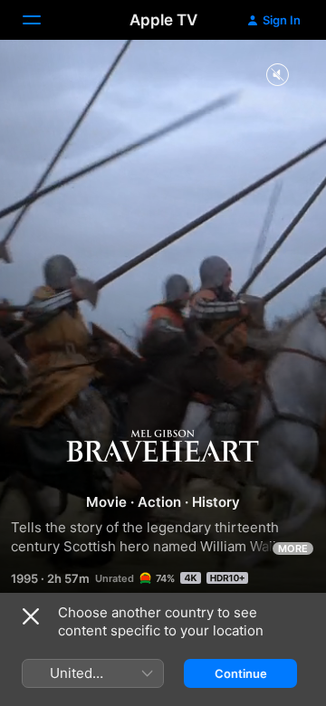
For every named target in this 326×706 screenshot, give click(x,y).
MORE (293, 548)
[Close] (31, 616)
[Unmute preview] (277, 76)
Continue (241, 673)
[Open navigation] (42, 20)
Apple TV (163, 20)
